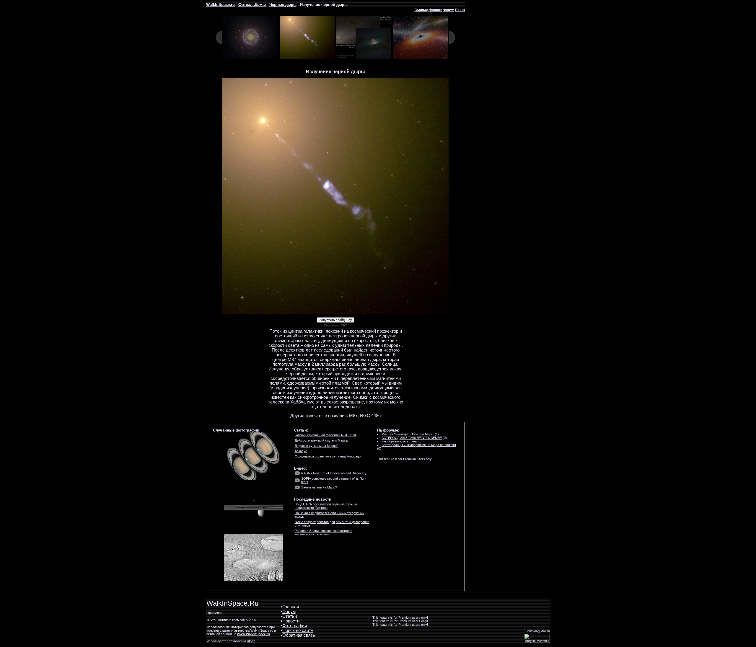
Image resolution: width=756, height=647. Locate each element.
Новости (435, 10)
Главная (421, 10)
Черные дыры (282, 4)
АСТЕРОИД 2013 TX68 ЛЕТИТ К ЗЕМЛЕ (412, 437)
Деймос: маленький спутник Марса (321, 440)
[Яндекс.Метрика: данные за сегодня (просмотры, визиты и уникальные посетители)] (537, 638)
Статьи (289, 616)
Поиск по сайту (297, 630)
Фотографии (294, 625)
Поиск (460, 10)
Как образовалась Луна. (400, 441)
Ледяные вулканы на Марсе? (316, 445)
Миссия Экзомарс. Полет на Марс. (408, 434)
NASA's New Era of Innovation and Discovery (333, 473)
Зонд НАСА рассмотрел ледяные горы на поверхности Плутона (326, 505)
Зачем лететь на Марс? (319, 487)
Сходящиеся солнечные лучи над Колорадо (328, 456)
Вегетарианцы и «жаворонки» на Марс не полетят (419, 445)
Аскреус (301, 451)
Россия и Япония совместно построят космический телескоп (323, 532)
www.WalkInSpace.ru (253, 634)
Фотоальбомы (252, 4)
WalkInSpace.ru (220, 4)
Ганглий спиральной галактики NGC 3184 (325, 435)
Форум (448, 10)
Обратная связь (298, 635)
